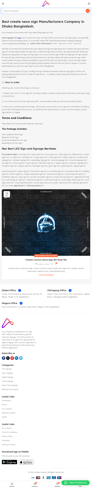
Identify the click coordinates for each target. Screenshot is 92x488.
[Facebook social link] (3, 358)
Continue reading (46, 275)
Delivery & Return (8, 413)
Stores (4, 404)
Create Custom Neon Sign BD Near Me (46, 259)
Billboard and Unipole (10, 389)
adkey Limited (44, 264)
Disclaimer (6, 440)
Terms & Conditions (9, 432)
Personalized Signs (9, 154)
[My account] (89, 3)
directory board (33, 185)
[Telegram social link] (21, 358)
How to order (12, 82)
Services (50, 148)
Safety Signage (7, 381)
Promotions (6, 400)
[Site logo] (46, 3)
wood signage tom (10, 37)
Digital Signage (7, 377)
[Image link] (8, 323)
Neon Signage (51, 256)
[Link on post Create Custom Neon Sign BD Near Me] (46, 222)
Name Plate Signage (10, 385)
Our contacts (7, 409)
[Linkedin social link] (16, 358)
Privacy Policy (7, 436)
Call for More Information (40, 43)
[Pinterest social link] (12, 358)
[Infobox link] (11, 290)
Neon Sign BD (40, 256)
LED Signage (7, 369)
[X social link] (8, 358)
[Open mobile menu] (3, 3)
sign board (18, 185)
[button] (75, 482)
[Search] (88, 11)
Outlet (4, 417)
